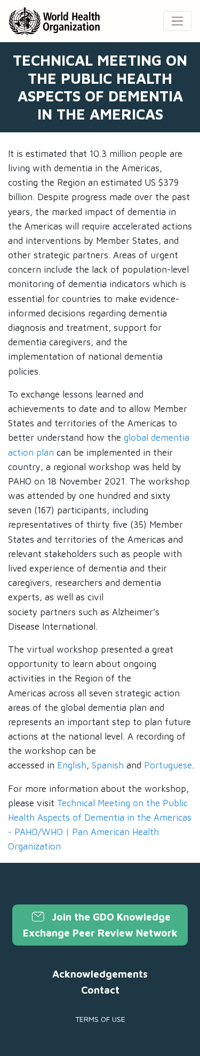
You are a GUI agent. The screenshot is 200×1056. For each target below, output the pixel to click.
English (71, 765)
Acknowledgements (100, 974)
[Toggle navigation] (177, 21)
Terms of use (100, 1018)
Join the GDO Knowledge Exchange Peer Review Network (100, 925)
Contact (100, 990)
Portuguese (168, 765)
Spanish (108, 765)
